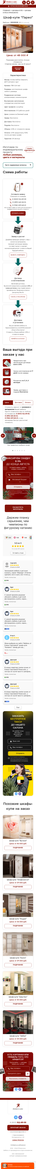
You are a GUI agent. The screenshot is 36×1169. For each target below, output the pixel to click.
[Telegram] (16, 794)
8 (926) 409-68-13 (19, 205)
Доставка (18, 402)
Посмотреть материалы (18, 508)
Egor (11, 611)
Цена (7, 402)
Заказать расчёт (18, 69)
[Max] (19, 794)
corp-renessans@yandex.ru (18, 1132)
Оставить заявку (18, 213)
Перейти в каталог (18, 338)
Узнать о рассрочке (18, 296)
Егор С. (12, 635)
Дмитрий (13, 684)
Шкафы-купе (17, 10)
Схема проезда (18, 1140)
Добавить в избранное (18, 1145)
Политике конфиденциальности (18, 759)
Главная (6, 10)
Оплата (28, 402)
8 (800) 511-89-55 (19, 199)
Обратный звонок (18, 1127)
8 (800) (18, 1123)
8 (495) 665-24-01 (19, 202)
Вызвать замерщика (18, 255)
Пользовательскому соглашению (19, 760)
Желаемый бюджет (19, 479)
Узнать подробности (29, 149)
